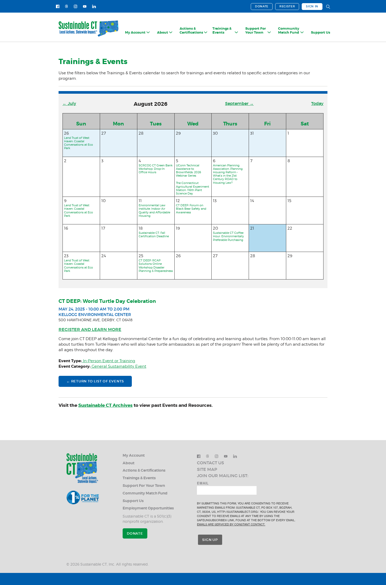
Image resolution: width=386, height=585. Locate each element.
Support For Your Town (144, 485)
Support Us (320, 32)
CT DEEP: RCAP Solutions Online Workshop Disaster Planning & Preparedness (156, 266)
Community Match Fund (145, 493)
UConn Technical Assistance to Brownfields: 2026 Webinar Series (188, 171)
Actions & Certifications (144, 470)
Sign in (312, 6)
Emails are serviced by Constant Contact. (231, 524)
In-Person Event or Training (108, 361)
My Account (134, 455)
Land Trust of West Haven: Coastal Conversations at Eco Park (78, 143)
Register (287, 6)
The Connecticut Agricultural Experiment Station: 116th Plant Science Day (192, 188)
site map (207, 469)
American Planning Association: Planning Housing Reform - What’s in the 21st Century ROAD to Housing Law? (228, 174)
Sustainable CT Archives (105, 405)
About (128, 463)
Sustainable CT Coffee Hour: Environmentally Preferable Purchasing (228, 236)
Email (203, 483)
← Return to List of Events (95, 381)
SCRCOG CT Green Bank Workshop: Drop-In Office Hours (156, 169)
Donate (261, 6)
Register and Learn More (90, 329)
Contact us (210, 462)
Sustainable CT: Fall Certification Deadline (154, 234)
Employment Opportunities (148, 508)
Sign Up (210, 539)
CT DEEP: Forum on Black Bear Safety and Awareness (191, 208)
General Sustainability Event (118, 366)
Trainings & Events (139, 478)
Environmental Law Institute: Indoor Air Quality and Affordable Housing (154, 210)
